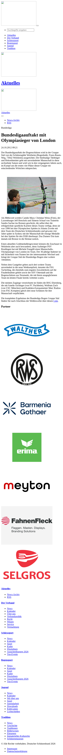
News (9, 608)
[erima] (26, 466)
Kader (10, 646)
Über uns (11, 614)
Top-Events (12, 654)
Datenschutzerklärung (17, 751)
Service (10, 624)
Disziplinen (12, 649)
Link (55, 301)
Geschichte (12, 725)
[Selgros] (26, 583)
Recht (9, 619)
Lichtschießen (13, 711)
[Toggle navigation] (37, 25)
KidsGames (12, 709)
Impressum (12, 748)
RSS (9, 597)
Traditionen (12, 728)
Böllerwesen (13, 731)
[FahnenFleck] (26, 544)
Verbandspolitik (14, 616)
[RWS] (26, 387)
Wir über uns (13, 698)
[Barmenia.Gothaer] (26, 426)
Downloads (12, 706)
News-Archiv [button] (13, 120)
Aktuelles (10, 82)
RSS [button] (9, 123)
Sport (9, 644)
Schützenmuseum (15, 738)
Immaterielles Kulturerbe (18, 736)
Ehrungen (11, 733)
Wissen (10, 621)
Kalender (11, 611)
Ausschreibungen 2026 (17, 651)
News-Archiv (13, 594)
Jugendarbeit (13, 703)
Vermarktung (13, 627)
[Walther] (26, 348)
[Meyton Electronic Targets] (26, 505)
